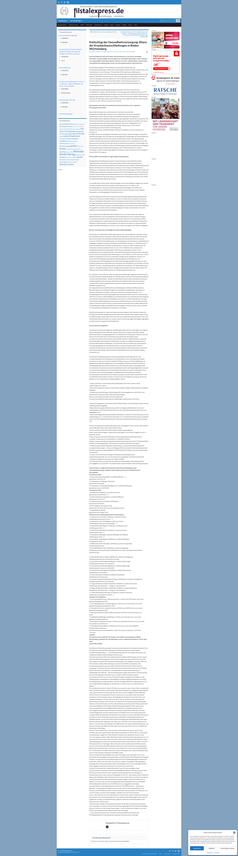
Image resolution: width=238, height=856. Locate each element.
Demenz (73, 129)
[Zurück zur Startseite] (119, 11)
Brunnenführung (65, 67)
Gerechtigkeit (63, 138)
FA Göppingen (70, 131)
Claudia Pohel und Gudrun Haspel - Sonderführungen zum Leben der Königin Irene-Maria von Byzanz (71, 51)
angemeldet (101, 841)
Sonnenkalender (70, 159)
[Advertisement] (72, 198)
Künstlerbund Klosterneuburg (73, 149)
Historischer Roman (72, 141)
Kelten (69, 143)
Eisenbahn (77, 129)
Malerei (71, 152)
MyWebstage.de (76, 852)
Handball (63, 141)
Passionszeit (69, 157)
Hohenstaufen (64, 143)
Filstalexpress (62, 21)
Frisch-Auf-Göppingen (68, 134)
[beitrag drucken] (147, 52)
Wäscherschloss (67, 164)
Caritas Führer (76, 126)
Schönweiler (63, 159)
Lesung (62, 152)
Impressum (216, 852)
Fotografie (79, 131)
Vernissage (63, 162)
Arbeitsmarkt (98, 25)
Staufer (77, 159)
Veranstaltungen (75, 21)
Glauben (68, 138)
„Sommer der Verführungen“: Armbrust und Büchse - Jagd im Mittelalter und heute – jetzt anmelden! (72, 84)
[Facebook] (61, 2)
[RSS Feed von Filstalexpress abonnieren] (59, 2)
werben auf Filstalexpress (149, 854)
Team (160, 854)
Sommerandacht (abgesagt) (68, 35)
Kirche (73, 143)
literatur (67, 152)
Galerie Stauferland (71, 136)
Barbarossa (70, 124)
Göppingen (75, 138)
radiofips (79, 157)
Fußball (61, 136)
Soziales (118, 25)
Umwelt (106, 25)
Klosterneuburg (65, 146)
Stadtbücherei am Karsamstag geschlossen (105, 32)
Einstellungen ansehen (227, 848)
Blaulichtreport (62, 25)
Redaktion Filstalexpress (97, 51)
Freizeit (124, 25)
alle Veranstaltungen (66, 114)
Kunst (63, 148)
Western (75, 162)
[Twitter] (65, 2)
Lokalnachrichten (73, 25)
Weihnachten (70, 162)
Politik (82, 25)
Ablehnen (211, 848)
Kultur (130, 25)
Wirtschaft (89, 25)
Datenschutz (210, 852)
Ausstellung (63, 124)
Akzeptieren (197, 848)
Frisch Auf (80, 133)
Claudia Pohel (67, 129)
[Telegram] (68, 2)
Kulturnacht (80, 146)
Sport (135, 25)
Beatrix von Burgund (79, 124)
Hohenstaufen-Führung (67, 100)
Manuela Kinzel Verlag (72, 153)
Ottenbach (63, 157)
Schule (112, 25)
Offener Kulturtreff (80, 155)
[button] (234, 832)
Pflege (74, 157)
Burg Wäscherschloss (66, 126)
